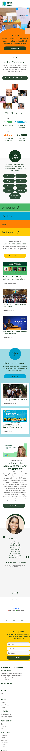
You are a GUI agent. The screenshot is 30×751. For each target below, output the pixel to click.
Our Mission (4, 736)
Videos (2, 728)
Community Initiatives (17, 676)
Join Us (4, 711)
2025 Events (4, 694)
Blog (2, 724)
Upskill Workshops (5, 705)
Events (4, 690)
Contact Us (3, 744)
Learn (4, 699)
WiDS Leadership (5, 740)
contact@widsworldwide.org (8, 678)
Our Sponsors (4, 742)
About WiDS (6, 732)
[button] (13, 57)
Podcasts (3, 726)
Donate (3, 747)
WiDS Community (5, 738)
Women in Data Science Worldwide (12, 669)
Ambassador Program (6, 717)
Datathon (3, 703)
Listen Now (14, 506)
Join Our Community (6, 714)
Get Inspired (6, 720)
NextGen (3, 707)
